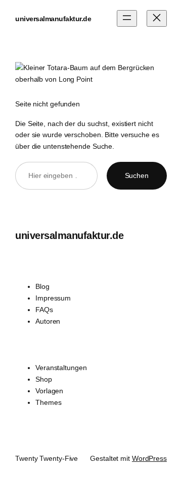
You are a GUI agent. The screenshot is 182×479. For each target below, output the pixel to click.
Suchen (137, 175)
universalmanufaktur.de (53, 19)
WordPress (149, 458)
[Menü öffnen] (127, 18)
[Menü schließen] (157, 18)
